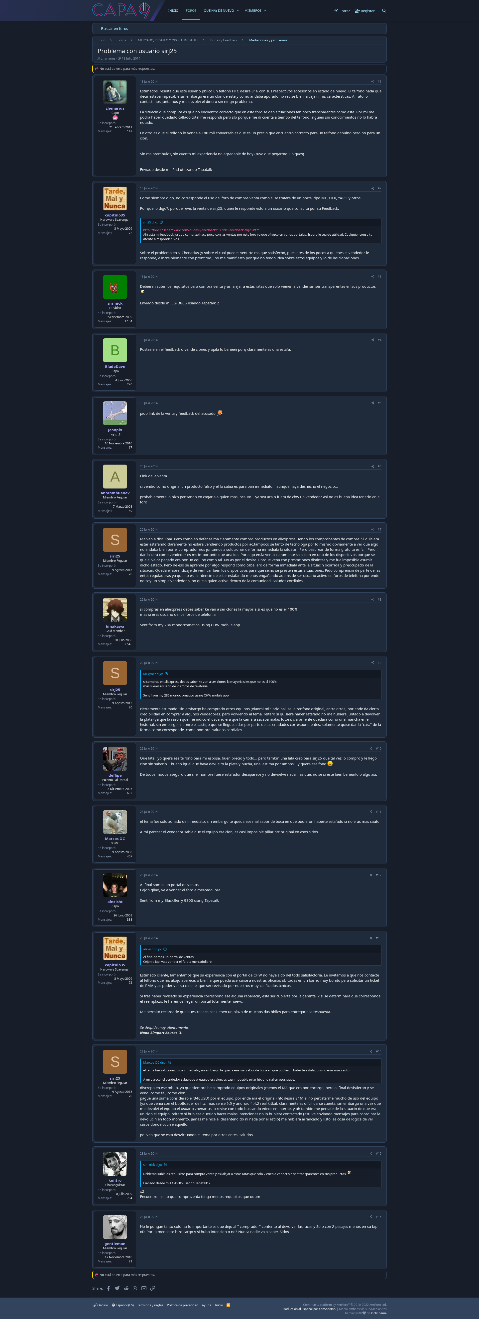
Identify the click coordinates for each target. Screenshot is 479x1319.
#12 (378, 875)
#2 (379, 188)
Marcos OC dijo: (154, 1062)
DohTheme (379, 1313)
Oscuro (102, 1305)
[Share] (373, 82)
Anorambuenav (115, 492)
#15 (378, 1153)
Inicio (173, 10)
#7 (379, 529)
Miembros (252, 10)
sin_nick (115, 303)
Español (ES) (124, 1305)
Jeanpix (115, 429)
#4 (379, 340)
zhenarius (108, 58)
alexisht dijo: (152, 949)
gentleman (115, 1243)
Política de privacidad (182, 1305)
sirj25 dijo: (150, 222)
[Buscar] (384, 10)
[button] (238, 10)
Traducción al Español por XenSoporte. (309, 1309)
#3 (379, 277)
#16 (378, 1217)
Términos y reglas (150, 1305)
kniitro (115, 1180)
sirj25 (115, 556)
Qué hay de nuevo (219, 10)
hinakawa (115, 626)
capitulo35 (115, 214)
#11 (378, 812)
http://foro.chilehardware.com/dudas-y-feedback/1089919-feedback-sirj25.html (201, 230)
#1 (379, 81)
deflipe (115, 775)
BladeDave (115, 366)
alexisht (115, 901)
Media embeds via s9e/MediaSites (363, 1309)
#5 (379, 403)
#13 (378, 938)
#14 (378, 1051)
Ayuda (206, 1305)
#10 (378, 748)
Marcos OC (115, 838)
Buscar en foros (114, 28)
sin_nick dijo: (152, 1164)
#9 (379, 663)
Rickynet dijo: (153, 674)
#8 (379, 599)
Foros (191, 10)
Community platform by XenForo (345, 1305)
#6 (379, 466)
